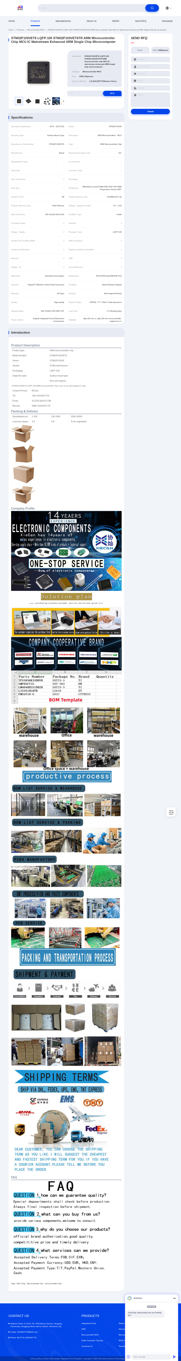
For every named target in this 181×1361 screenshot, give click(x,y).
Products (35, 21)
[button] (63, 101)
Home (11, 21)
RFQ (112, 93)
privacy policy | (36, 1359)
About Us (91, 21)
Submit (150, 111)
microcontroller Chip (53, 1283)
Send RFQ (140, 21)
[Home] (20, 8)
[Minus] (174, 1298)
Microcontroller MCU (36, 30)
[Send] (174, 1357)
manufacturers (63, 21)
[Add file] (128, 1357)
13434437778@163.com (24, 1332)
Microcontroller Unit (35, 1283)
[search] (152, 8)
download (167, 21)
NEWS (115, 21)
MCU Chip (21, 1283)
